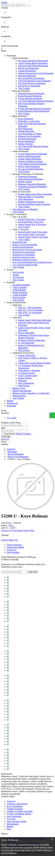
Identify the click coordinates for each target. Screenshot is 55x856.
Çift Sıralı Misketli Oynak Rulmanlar (34, 81)
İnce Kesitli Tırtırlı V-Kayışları (31, 234)
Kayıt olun (33, 572)
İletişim (10, 401)
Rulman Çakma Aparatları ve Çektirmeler (30, 393)
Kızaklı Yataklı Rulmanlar (29, 159)
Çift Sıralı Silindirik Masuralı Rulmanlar (36, 101)
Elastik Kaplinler (19, 292)
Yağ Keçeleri (18, 272)
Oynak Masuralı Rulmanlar (30, 98)
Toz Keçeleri (18, 277)
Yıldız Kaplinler (19, 287)
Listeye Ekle (28, 530)
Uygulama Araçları (26, 373)
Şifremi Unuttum (23, 434)
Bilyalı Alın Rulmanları (28, 68)
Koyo (11, 525)
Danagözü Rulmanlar (27, 176)
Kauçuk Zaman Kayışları (23, 257)
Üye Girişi (11, 418)
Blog (9, 829)
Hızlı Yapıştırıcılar (26, 383)
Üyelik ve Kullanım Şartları (19, 814)
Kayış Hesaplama (14, 806)
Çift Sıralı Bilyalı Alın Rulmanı (32, 83)
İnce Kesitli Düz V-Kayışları (30, 222)
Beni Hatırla (10, 434)
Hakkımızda (12, 403)
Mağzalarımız (13, 824)
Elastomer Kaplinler (21, 285)
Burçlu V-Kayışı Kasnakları (24, 244)
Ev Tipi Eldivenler (26, 343)
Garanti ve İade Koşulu (17, 804)
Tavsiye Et (6, 530)
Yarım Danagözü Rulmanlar (30, 179)
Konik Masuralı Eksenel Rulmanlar (34, 111)
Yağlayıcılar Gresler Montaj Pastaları (34, 363)
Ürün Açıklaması (14, 545)
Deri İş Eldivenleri (26, 333)
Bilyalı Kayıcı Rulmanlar (29, 86)
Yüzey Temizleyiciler (27, 375)
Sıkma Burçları (19, 395)
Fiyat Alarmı (16, 530)
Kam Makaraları (25, 128)
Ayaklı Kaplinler (19, 295)
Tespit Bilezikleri (25, 199)
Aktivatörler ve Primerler (29, 370)
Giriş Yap (6, 436)
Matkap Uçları (18, 388)
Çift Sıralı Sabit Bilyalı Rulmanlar (33, 66)
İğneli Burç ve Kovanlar (29, 121)
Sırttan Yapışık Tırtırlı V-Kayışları (33, 237)
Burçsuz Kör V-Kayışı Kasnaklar (27, 249)
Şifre (3, 428)
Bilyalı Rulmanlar (16, 454)
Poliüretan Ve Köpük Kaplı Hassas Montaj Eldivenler (33, 336)
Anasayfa (11, 449)
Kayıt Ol (5, 439)
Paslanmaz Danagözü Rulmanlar (32, 186)
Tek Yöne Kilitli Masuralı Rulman (33, 146)
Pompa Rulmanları (26, 141)
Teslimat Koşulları (15, 809)
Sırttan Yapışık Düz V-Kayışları (32, 224)
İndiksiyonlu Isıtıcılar (21, 390)
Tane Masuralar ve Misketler (25, 209)
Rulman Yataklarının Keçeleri (31, 202)
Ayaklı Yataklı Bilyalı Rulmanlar (32, 154)
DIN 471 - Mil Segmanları (30, 307)
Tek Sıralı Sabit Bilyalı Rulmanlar (33, 60)
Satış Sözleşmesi (14, 816)
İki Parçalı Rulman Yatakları (30, 161)
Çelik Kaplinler (19, 290)
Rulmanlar (12, 451)
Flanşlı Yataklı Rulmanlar (29, 156)
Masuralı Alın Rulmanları (29, 136)
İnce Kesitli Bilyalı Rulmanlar (31, 78)
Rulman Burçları (25, 144)
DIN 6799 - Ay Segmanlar (30, 312)
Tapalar (15, 275)
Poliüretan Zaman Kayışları (24, 259)
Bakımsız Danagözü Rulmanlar (32, 184)
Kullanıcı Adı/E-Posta (11, 422)
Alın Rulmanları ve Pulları (29, 134)
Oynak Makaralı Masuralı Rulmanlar (34, 108)
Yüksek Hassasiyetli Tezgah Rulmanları (36, 73)
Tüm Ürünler (24, 88)
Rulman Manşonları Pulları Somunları (35, 194)
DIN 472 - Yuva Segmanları (30, 310)
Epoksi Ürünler (25, 378)
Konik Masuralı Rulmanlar (30, 96)
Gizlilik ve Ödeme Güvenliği (20, 811)
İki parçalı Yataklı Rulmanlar (30, 169)
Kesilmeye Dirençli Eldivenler (31, 340)
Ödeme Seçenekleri (15, 547)
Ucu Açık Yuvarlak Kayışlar (25, 265)
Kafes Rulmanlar (25, 118)
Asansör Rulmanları (27, 71)
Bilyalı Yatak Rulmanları (29, 166)
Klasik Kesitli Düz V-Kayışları (31, 219)
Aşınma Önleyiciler (26, 355)
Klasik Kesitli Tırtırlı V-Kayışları (32, 232)
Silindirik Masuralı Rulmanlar (31, 93)
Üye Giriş (11, 819)
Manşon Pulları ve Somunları (31, 196)
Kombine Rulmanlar (27, 139)
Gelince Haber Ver (9, 540)
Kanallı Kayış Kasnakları (23, 254)
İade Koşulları (13, 552)
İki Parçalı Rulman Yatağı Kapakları (34, 204)
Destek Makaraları (26, 131)
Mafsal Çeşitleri (25, 181)
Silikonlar (22, 380)
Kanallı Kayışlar (19, 242)
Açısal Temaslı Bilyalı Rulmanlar (33, 63)
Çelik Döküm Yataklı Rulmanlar (32, 164)
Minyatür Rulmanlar (27, 76)
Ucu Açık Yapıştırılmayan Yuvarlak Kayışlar (32, 262)
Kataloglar (11, 406)
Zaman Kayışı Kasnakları (23, 252)
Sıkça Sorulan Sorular (16, 821)
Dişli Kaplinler (19, 297)
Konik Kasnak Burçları (22, 247)
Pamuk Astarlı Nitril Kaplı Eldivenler (34, 320)
